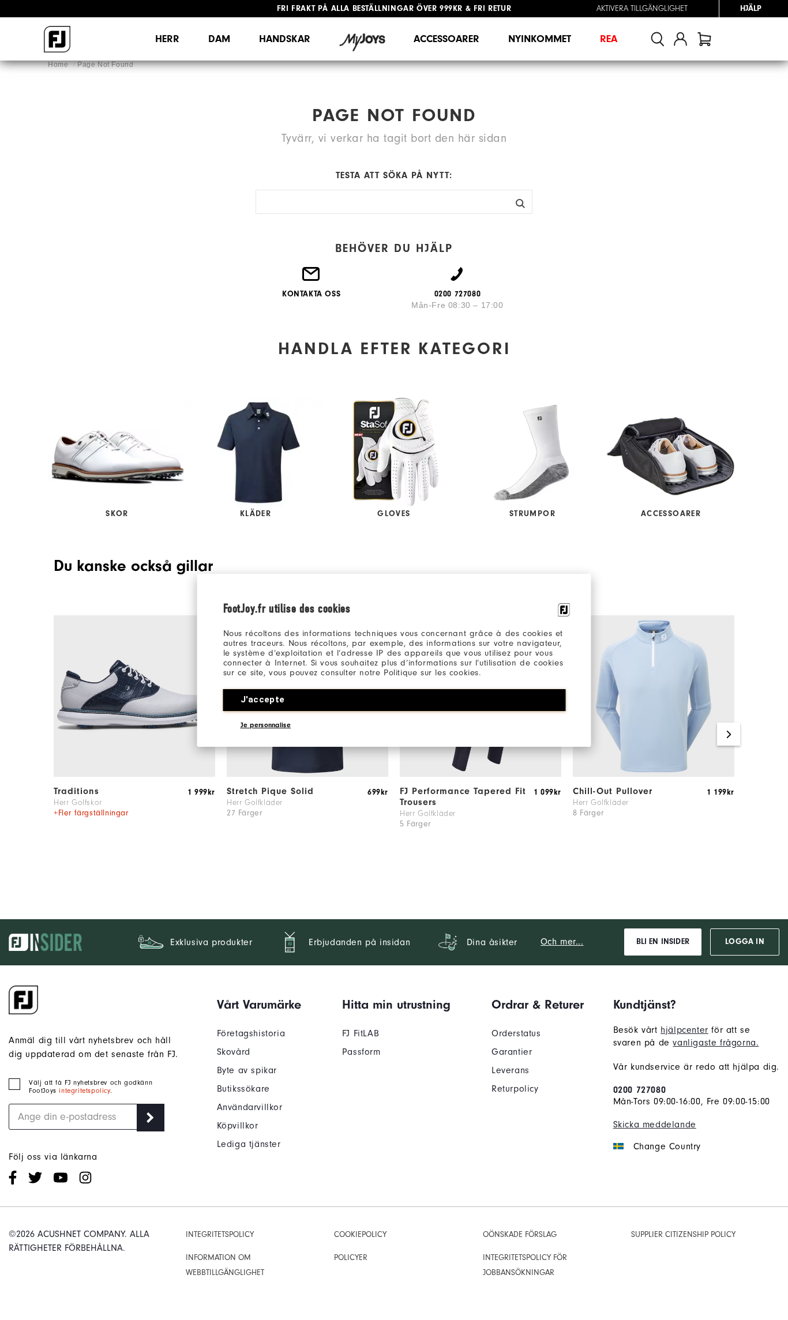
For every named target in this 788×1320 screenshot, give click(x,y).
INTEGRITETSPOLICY (220, 1234)
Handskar (284, 39)
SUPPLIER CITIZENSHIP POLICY (683, 1234)
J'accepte (263, 699)
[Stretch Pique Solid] (307, 774)
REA (608, 39)
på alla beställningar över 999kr (370, 8)
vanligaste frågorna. (716, 1042)
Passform (361, 1052)
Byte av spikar (247, 1070)
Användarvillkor (250, 1107)
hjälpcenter (684, 1030)
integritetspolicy (84, 1090)
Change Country (667, 1146)
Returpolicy (515, 1089)
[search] (657, 39)
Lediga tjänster (249, 1144)
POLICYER (350, 1257)
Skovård (233, 1052)
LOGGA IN (744, 941)
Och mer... (562, 942)
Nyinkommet (539, 39)
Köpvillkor (237, 1125)
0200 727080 (639, 1090)
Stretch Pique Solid (270, 791)
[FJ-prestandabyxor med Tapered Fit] (480, 774)
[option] (134, 734)
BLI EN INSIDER (662, 941)
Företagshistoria (251, 1033)
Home (59, 65)
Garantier (511, 1052)
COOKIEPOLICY (360, 1234)
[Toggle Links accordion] (259, 1005)
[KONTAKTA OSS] (311, 278)
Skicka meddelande (654, 1124)
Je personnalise (266, 725)
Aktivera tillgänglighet (642, 8)
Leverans (510, 1070)
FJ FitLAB (360, 1033)
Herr (167, 39)
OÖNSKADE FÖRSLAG (520, 1234)
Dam (219, 39)
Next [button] (728, 734)
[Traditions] (134, 774)
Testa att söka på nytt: (394, 175)
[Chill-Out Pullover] (653, 774)
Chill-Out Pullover (612, 791)
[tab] (704, 39)
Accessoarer (446, 39)
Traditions (76, 791)
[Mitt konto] (680, 39)
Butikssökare (243, 1089)
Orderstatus (516, 1033)
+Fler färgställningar (91, 813)
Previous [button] (59, 734)
